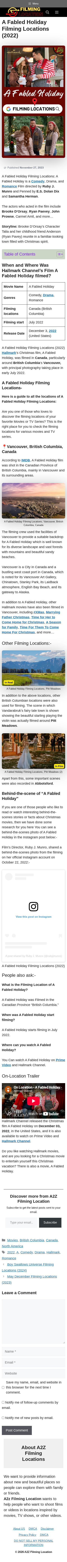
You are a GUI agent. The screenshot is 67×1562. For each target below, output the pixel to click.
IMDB (25, 460)
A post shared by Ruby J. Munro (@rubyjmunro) (33, 955)
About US (19, 1528)
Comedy (26, 1252)
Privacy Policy (27, 1534)
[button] (47, 12)
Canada (52, 1240)
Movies (12, 1240)
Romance (9, 1258)
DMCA (33, 1528)
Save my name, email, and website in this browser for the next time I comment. (33, 1387)
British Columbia (32, 1240)
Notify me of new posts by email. (29, 1418)
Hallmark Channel (16, 1141)
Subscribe (50, 1222)
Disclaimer (47, 1528)
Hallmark (53, 1252)
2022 (11, 1252)
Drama (40, 1252)
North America (12, 1246)
